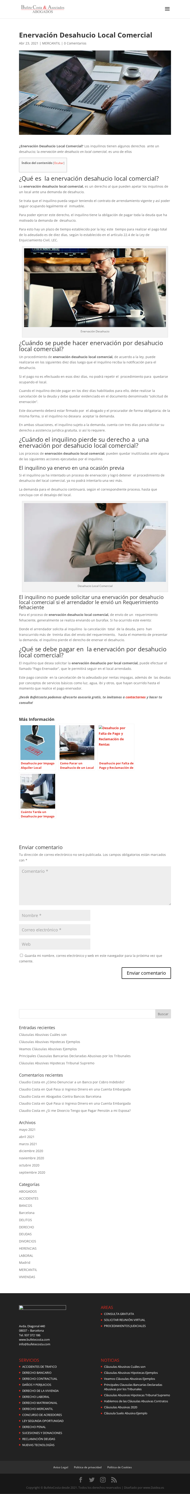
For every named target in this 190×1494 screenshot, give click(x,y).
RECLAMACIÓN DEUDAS (38, 1439)
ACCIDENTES (28, 1198)
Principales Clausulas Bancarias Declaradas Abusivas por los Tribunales (75, 1056)
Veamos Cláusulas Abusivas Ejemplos (48, 1049)
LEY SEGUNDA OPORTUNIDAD (42, 1421)
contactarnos (136, 697)
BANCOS (25, 1205)
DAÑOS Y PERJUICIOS (36, 1385)
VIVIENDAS (27, 1277)
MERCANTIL (51, 43)
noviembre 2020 (31, 1158)
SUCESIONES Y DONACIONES (42, 1433)
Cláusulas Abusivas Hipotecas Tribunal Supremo (56, 1063)
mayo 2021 (27, 1129)
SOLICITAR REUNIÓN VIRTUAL (124, 1320)
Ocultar (58, 163)
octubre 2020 (29, 1165)
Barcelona (27, 1212)
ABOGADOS (28, 1191)
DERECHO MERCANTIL (37, 1409)
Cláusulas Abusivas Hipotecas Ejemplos (49, 1042)
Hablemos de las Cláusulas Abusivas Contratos (136, 1401)
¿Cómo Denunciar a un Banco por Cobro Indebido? (85, 1082)
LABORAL (26, 1255)
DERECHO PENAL (34, 1427)
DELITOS (25, 1220)
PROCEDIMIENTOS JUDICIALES (125, 1326)
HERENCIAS (28, 1248)
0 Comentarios (75, 43)
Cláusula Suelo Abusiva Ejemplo (125, 1413)
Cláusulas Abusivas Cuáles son (43, 1034)
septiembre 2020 (32, 1172)
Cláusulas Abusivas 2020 (120, 1407)
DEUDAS (25, 1234)
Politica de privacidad (87, 1467)
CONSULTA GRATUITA (119, 1314)
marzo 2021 (28, 1144)
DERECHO (26, 1227)
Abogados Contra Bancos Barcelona (73, 1096)
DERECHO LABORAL (36, 1397)
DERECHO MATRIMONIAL (39, 1403)
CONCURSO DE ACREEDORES (42, 1415)
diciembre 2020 (31, 1151)
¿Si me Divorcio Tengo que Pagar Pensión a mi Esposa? (88, 1110)
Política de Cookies (119, 1467)
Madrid (24, 1262)
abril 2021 (27, 1137)
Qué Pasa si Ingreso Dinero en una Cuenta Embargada (88, 1089)
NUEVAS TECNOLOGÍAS (38, 1445)
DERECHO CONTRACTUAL (39, 1379)
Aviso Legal (60, 1467)
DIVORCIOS (27, 1241)
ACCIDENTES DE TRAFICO (39, 1367)
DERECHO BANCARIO (36, 1373)
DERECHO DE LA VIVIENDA (40, 1391)
